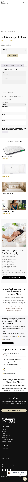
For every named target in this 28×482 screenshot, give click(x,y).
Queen (3, 74)
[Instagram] (5, 470)
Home (2, 31)
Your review (6, 106)
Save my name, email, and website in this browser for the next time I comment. (14, 128)
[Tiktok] (10, 470)
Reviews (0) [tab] (19, 65)
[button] (23, 2)
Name (4, 114)
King (7, 74)
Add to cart (13, 55)
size (4, 49)
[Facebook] (3, 470)
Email (4, 120)
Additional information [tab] (8, 65)
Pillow (19, 382)
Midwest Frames (5, 78)
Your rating (5, 102)
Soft (3, 83)
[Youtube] (8, 470)
